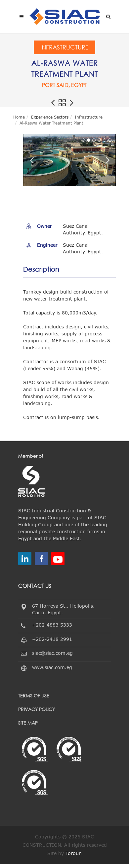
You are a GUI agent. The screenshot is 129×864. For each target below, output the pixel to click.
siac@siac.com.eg (52, 653)
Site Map (28, 723)
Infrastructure (64, 47)
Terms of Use (33, 695)
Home (19, 117)
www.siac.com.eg (52, 667)
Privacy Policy (36, 709)
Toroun (73, 853)
